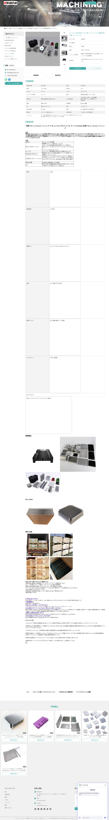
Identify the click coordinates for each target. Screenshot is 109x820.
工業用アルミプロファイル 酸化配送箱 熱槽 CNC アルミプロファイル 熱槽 (95, 736)
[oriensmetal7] (50, 809)
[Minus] (105, 785)
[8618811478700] (47, 809)
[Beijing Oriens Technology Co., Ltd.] (10, 3)
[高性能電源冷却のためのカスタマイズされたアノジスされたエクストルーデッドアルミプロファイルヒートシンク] (68, 722)
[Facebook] (41, 809)
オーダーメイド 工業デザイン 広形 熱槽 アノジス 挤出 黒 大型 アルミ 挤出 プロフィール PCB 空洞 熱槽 (14, 769)
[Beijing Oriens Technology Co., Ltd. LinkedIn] (44, 809)
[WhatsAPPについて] (6, 79)
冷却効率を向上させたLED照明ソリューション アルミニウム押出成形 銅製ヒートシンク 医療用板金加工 (41, 736)
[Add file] (80, 817)
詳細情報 (36, 75)
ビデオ (62, 3)
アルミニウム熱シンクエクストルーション (44, 692)
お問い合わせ (78, 68)
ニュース (7, 802)
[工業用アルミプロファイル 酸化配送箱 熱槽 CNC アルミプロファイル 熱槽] (95, 722)
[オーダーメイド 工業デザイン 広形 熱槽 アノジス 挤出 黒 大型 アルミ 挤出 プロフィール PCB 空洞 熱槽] (14, 756)
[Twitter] (38, 809)
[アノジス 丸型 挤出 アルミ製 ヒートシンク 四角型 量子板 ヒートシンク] (43, 49)
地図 (28, 818)
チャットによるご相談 (90, 2)
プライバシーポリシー (20, 818)
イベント (68, 3)
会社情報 (49, 3)
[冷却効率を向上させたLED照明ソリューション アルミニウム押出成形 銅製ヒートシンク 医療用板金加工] (41, 722)
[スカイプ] (9, 79)
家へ (44, 3)
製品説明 (58, 75)
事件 (6, 805)
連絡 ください (77, 3)
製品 (55, 3)
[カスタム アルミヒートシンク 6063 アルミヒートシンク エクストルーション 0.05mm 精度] (14, 722)
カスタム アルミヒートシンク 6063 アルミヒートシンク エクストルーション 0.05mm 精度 (14, 736)
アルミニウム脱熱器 (17, 28)
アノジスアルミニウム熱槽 (83, 692)
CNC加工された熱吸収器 (66, 692)
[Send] (105, 817)
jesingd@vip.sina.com (13, 72)
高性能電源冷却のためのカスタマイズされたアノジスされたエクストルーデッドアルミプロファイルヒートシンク (68, 736)
